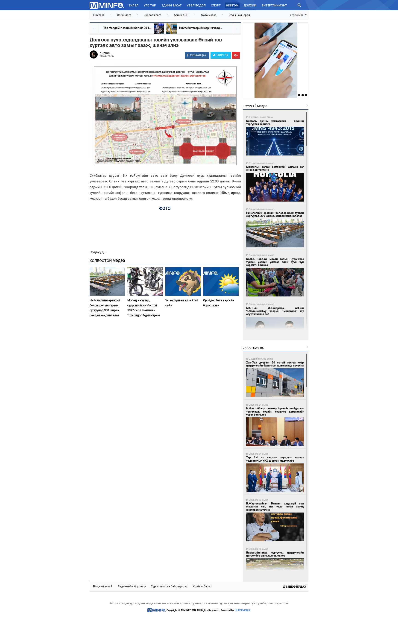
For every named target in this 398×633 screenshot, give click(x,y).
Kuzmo (105, 53)
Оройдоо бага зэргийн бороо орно (218, 303)
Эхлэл (133, 5)
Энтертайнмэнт (274, 5)
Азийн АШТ (181, 15)
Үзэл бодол (196, 5)
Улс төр (150, 5)
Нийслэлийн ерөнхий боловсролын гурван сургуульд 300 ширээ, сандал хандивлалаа (105, 308)
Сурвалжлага (152, 15)
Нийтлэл (99, 15)
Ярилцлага (124, 15)
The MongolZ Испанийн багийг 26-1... (127, 27)
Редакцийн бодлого (132, 586)
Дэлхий (250, 5)
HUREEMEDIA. (243, 610)
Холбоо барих (202, 586)
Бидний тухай (102, 586)
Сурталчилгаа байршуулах (169, 586)
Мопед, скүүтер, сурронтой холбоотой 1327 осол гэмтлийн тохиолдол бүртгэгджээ (143, 308)
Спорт (216, 5)
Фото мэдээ (208, 15)
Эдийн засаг (171, 5)
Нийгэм (232, 5)
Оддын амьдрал (239, 15)
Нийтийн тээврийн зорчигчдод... (200, 27)
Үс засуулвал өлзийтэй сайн (181, 303)
